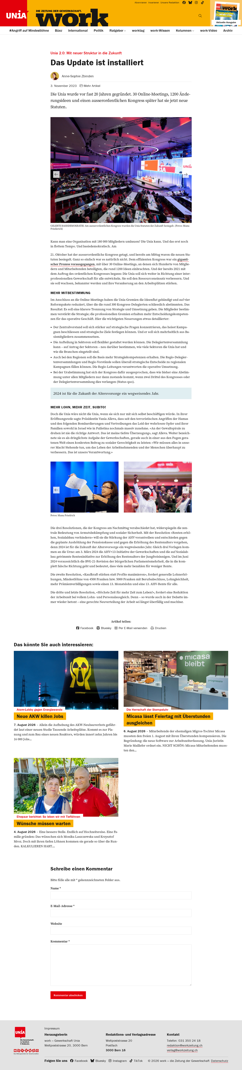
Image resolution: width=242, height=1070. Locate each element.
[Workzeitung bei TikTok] (203, 3)
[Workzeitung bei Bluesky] (190, 3)
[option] (121, 174)
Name (55, 888)
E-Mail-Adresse (62, 906)
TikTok (138, 1061)
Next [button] (185, 174)
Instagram (120, 1061)
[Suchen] (200, 15)
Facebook (81, 1061)
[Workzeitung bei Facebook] (184, 3)
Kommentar (60, 941)
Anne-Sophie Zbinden (78, 76)
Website (56, 923)
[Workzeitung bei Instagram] (196, 3)
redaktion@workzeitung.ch (184, 1045)
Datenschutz (219, 1061)
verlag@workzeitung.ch (182, 1050)
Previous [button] (56, 174)
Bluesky (100, 1061)
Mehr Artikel (92, 86)
